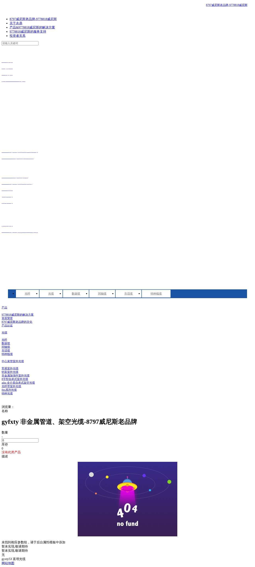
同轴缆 (102, 293)
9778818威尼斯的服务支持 (28, 31)
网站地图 (8, 563)
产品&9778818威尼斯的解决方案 (32, 27)
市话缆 (128, 293)
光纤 (27, 293)
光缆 (51, 293)
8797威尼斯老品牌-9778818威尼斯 (226, 5)
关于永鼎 (16, 23)
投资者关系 (18, 35)
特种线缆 (156, 293)
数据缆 (76, 293)
